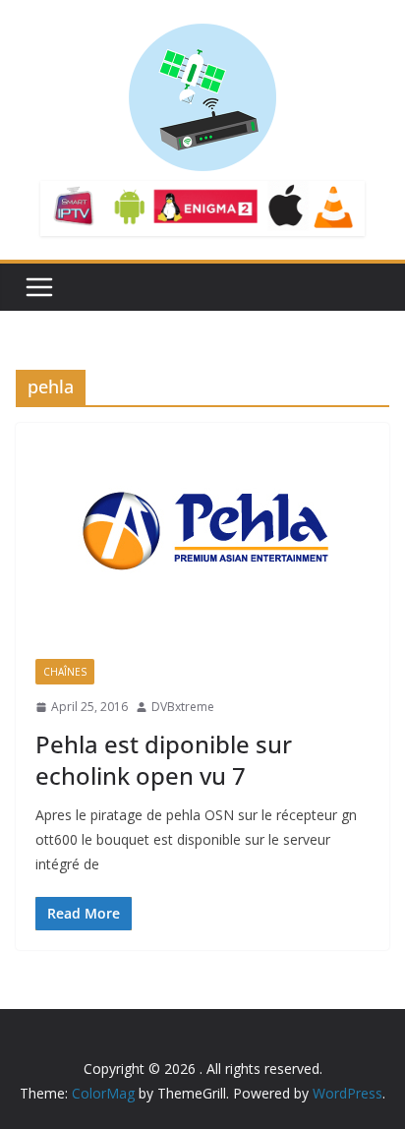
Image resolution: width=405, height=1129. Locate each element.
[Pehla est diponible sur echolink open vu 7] (202, 531)
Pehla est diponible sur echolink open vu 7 (163, 759)
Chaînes (65, 672)
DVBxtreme (182, 706)
